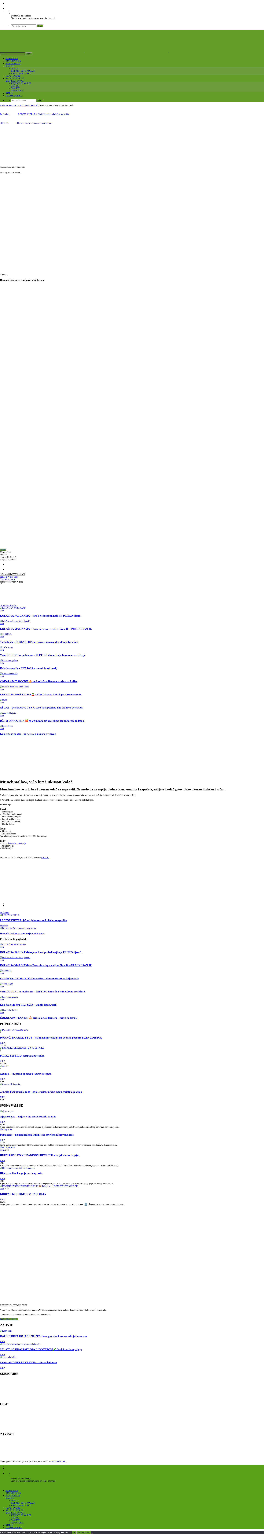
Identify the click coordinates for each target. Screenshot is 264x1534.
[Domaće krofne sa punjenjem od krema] (18, 928)
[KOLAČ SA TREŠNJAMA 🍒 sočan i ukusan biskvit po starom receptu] (14, 687)
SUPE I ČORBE (13, 76)
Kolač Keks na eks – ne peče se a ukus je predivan (28, 733)
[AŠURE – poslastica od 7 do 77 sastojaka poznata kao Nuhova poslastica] (3, 700)
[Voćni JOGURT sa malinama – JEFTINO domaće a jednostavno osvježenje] (6, 647)
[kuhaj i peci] (126, 51)
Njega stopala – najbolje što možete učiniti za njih (28, 1116)
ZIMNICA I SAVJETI (15, 81)
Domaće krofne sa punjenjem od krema (22, 933)
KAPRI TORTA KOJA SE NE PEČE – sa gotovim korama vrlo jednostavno (43, 1336)
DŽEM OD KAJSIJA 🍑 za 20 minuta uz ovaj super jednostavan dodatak (42, 720)
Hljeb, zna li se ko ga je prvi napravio (21, 1173)
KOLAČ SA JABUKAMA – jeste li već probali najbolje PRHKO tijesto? (41, 615)
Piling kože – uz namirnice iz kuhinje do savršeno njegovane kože (37, 1134)
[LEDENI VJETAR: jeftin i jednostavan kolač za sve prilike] (9, 915)
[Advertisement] (82, 143)
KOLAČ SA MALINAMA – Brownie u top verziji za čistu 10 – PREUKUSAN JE (46, 628)
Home (2, 105)
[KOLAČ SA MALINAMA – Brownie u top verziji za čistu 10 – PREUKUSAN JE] (15, 621)
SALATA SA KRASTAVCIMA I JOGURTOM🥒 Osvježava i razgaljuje (41, 1349)
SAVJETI (15, 88)
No (79, 1533)
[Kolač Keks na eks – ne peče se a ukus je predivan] (6, 726)
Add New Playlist (8, 605)
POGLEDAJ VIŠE (9, 1319)
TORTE (14, 68)
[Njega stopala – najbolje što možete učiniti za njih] (6, 1111)
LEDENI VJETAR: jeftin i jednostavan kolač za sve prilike (33, 920)
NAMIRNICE (17, 91)
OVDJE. (45, 857)
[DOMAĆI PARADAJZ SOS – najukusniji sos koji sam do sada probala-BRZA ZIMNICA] (14, 1030)
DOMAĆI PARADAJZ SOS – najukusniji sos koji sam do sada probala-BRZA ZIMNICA (51, 1037)
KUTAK (9, 93)
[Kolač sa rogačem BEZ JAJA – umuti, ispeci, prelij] (9, 660)
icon (2, 610)
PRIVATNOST (59, 1461)
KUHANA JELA (13, 61)
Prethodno (4, 912)
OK (74, 1533)
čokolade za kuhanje (17, 843)
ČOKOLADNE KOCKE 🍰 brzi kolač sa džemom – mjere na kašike (38, 681)
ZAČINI (15, 86)
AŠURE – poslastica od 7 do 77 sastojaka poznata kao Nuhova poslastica (41, 707)
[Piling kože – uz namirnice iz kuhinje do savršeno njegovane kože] (6, 1129)
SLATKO (10, 66)
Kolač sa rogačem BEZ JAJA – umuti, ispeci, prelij (28, 668)
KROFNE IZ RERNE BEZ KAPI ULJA (23, 1194)
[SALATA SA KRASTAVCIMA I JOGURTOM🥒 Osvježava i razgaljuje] (20, 1344)
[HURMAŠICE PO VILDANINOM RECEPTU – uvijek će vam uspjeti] (7, 1147)
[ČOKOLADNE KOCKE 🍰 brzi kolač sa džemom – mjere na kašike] (8, 673)
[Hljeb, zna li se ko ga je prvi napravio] (17, 1168)
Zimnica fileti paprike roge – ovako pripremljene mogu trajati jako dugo (41, 1091)
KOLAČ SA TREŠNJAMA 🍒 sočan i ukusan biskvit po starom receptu (41, 694)
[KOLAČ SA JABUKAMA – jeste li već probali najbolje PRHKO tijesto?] (13, 608)
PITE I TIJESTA (13, 63)
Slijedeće (4, 926)
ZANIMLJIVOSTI (14, 95)
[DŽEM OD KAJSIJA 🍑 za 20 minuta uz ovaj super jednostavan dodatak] (8, 713)
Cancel (3, 550)
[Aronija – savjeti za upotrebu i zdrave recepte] (4, 1066)
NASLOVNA (12, 58)
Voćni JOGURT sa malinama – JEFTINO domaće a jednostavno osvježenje (42, 655)
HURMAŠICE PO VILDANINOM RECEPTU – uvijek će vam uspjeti (39, 1155)
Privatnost (86, 1533)
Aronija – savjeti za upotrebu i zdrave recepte (25, 1073)
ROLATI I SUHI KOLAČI (23, 71)
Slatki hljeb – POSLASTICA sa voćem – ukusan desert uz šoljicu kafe (39, 642)
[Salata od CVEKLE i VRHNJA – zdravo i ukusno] (8, 1357)
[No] (92, 1533)
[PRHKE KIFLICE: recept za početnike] (22, 1048)
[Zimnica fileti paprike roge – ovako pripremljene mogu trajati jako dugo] (10, 1084)
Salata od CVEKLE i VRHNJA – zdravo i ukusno (28, 1362)
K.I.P (2, 1043)
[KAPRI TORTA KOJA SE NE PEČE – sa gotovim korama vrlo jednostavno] (6, 1331)
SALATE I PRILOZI (15, 78)
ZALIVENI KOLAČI (21, 73)
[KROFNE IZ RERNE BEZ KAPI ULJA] (39, 1186)
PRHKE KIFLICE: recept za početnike (22, 1055)
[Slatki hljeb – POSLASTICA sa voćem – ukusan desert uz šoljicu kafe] (6, 634)
